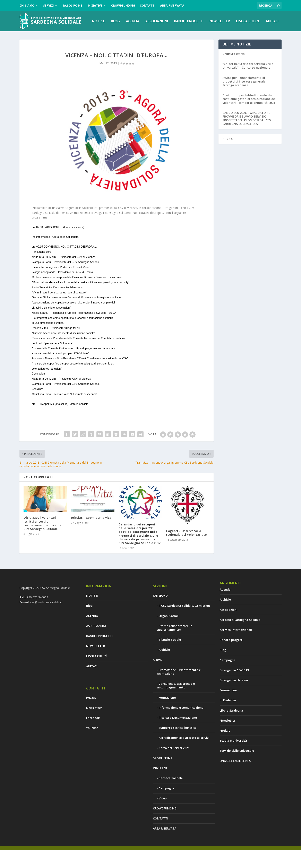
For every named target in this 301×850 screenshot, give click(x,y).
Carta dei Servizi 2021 (174, 748)
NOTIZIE (98, 21)
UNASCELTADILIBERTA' (235, 761)
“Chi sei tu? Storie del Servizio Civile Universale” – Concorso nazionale (248, 65)
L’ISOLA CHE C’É (248, 21)
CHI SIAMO (26, 5)
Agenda (225, 589)
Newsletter (94, 708)
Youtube (92, 728)
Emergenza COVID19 (234, 670)
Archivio (164, 650)
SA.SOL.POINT (72, 5)
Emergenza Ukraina (234, 680)
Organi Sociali (169, 616)
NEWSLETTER (219, 21)
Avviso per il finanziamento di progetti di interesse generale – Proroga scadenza (245, 81)
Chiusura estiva (234, 54)
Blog (115, 21)
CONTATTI (147, 5)
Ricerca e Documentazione (178, 718)
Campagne (166, 788)
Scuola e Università (233, 740)
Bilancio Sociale (170, 640)
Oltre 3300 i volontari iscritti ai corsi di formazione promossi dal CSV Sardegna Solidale (43, 523)
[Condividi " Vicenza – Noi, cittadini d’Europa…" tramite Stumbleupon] (124, 434)
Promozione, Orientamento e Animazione (179, 672)
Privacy (91, 698)
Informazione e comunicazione (181, 708)
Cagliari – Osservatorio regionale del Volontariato (186, 532)
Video (163, 798)
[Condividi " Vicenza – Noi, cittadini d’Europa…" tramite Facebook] (67, 434)
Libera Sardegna (231, 710)
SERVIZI (48, 5)
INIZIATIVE (94, 5)
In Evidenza (228, 700)
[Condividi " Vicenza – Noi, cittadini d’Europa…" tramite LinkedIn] (108, 434)
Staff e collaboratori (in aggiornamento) (174, 628)
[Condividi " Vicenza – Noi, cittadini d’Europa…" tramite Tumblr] (91, 434)
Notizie (225, 730)
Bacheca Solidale (171, 778)
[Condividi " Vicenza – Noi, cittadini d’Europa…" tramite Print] (140, 434)
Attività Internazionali (236, 630)
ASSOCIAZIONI (156, 21)
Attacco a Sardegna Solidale (240, 620)
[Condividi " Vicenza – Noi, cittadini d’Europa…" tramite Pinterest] (99, 434)
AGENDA (132, 21)
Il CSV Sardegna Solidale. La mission (184, 606)
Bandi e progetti (231, 640)
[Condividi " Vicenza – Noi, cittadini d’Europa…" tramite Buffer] (116, 434)
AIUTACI (272, 21)
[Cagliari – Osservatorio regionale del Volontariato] (187, 505)
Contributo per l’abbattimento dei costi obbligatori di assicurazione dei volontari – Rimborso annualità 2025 (249, 98)
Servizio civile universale (237, 751)
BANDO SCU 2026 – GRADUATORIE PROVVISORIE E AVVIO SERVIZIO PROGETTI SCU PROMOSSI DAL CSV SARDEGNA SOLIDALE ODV (247, 118)
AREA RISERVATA (172, 5)
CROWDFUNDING (123, 5)
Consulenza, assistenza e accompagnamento (176, 685)
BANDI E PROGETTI (188, 21)
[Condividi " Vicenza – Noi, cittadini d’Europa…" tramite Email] (132, 434)
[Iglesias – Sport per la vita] (92, 499)
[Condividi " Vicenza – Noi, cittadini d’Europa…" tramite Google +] (83, 434)
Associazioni (228, 610)
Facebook (93, 718)
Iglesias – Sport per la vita (91, 518)
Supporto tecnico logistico (178, 728)
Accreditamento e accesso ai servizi (184, 738)
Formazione (167, 697)
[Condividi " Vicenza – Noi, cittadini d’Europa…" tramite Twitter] (75, 434)
